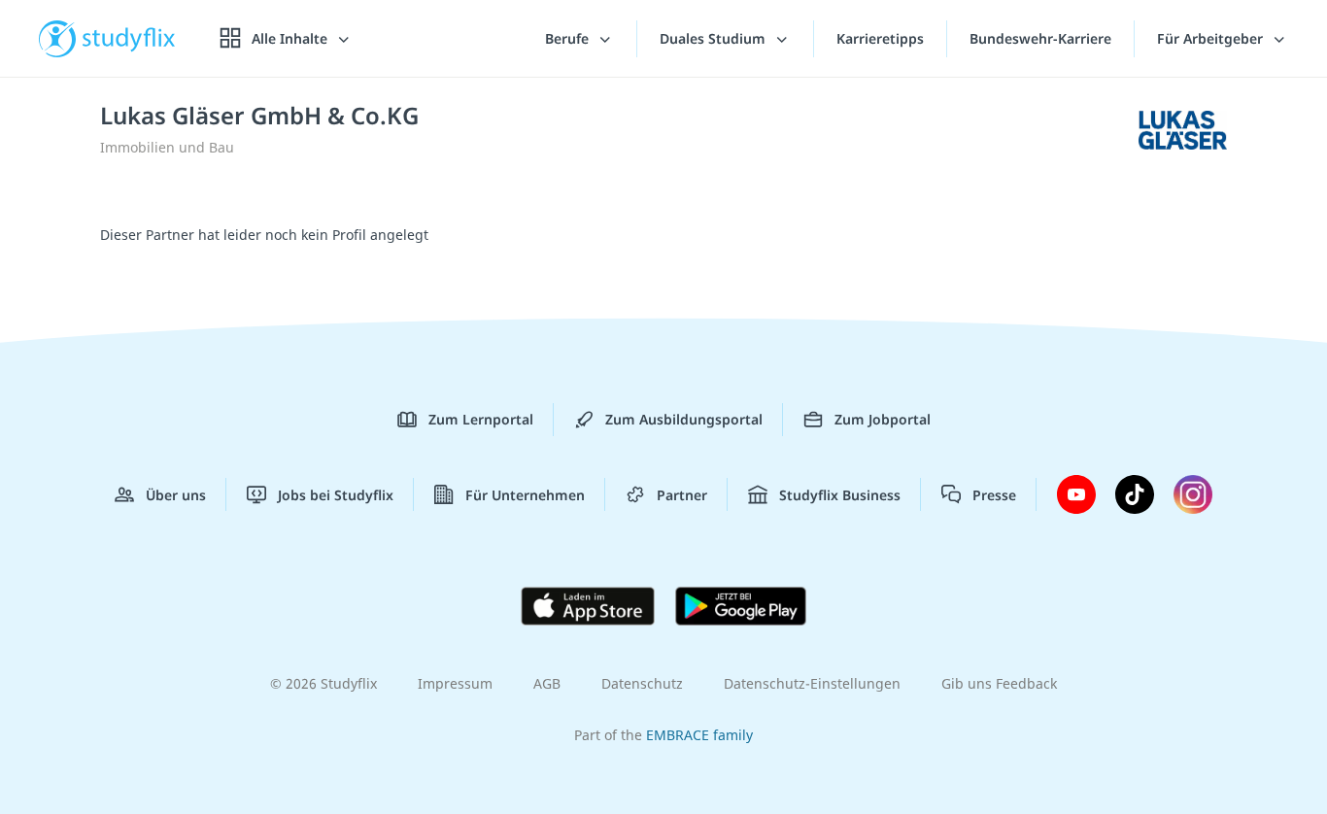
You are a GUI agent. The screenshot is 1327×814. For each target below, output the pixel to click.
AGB (547, 683)
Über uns (176, 495)
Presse (994, 495)
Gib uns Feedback (999, 683)
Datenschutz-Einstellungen (812, 683)
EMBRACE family (699, 735)
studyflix (129, 38)
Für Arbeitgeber (1212, 38)
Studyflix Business (840, 495)
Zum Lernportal (480, 419)
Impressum (455, 683)
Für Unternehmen (525, 495)
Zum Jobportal (882, 419)
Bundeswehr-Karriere (1040, 38)
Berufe (569, 38)
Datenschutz (642, 683)
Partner (682, 495)
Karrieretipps (880, 38)
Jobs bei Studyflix (335, 495)
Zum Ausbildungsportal (684, 419)
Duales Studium (714, 38)
